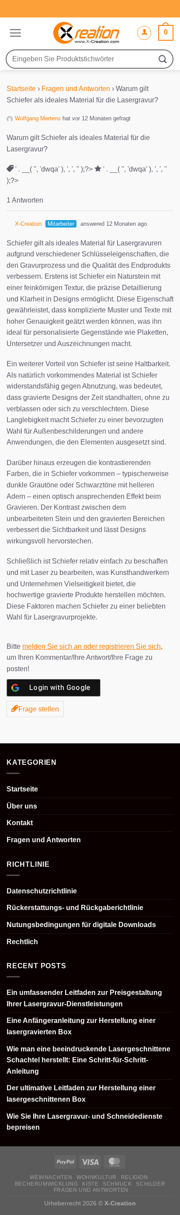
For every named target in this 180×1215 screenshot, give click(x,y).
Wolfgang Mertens (38, 118)
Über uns (22, 806)
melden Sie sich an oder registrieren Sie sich (91, 646)
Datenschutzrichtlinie (42, 891)
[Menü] (14, 33)
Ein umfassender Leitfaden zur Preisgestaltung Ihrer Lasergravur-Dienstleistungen (84, 998)
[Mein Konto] (144, 33)
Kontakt (20, 822)
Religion (134, 1177)
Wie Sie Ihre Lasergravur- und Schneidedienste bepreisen (85, 1122)
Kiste (90, 1184)
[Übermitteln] (163, 58)
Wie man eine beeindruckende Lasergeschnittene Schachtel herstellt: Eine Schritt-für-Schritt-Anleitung (88, 1060)
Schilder (150, 1184)
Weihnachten (51, 1177)
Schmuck (117, 1184)
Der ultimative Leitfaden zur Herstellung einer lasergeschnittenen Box (81, 1093)
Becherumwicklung (46, 1184)
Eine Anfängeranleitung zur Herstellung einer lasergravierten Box (81, 1026)
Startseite (21, 88)
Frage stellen (38, 709)
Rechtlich (22, 941)
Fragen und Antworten (76, 88)
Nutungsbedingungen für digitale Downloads (81, 924)
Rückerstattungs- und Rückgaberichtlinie (75, 907)
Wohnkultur (96, 1177)
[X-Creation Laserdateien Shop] (86, 33)
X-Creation (28, 224)
